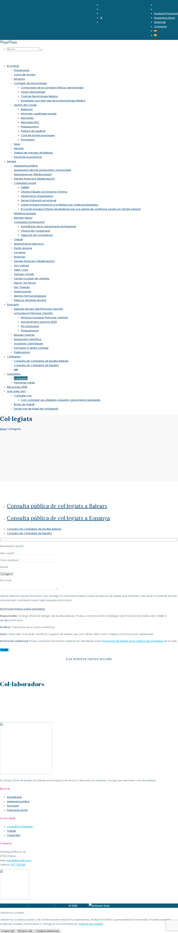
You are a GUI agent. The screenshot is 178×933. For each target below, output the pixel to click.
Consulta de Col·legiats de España (29, 533)
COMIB (82, 905)
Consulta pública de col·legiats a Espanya (58, 518)
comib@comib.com (18, 860)
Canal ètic (13, 835)
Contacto (160, 26)
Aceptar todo (7, 931)
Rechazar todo (25, 931)
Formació (13, 806)
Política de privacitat (13, 905)
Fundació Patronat (166, 13)
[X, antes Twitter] (101, 18)
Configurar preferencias (47, 931)
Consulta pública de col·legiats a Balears (57, 506)
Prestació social (17, 810)
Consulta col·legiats (20, 826)
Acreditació (14, 797)
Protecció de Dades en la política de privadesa (133, 641)
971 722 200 (18, 865)
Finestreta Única (164, 18)
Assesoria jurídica (18, 801)
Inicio (3, 429)
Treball (11, 831)
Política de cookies (41, 905)
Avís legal (62, 905)
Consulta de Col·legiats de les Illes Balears (34, 529)
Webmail (159, 22)
